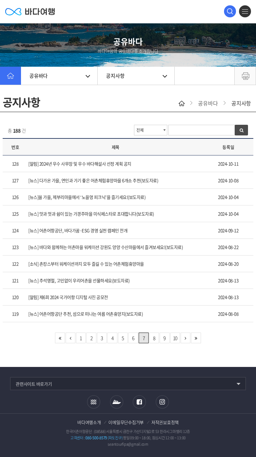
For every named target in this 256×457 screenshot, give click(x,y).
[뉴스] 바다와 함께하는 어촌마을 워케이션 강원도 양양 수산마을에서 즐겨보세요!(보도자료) (105, 247)
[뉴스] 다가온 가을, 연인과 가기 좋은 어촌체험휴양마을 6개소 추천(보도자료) (93, 180)
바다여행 (30, 11)
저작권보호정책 (165, 422)
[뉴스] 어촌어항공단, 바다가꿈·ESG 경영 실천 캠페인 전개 (77, 230)
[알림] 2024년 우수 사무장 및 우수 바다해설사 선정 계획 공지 (79, 163)
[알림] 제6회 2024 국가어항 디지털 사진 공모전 (68, 297)
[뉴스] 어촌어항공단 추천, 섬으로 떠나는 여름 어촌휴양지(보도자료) (85, 314)
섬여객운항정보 (116, 402)
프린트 (245, 76)
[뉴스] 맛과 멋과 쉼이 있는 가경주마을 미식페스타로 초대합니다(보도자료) (91, 213)
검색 (230, 11)
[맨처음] (60, 338)
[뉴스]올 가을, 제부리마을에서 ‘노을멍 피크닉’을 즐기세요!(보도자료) (86, 197)
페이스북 (139, 402)
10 (175, 338)
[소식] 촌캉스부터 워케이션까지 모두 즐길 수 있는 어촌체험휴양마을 (86, 264)
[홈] (10, 76)
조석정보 (94, 402)
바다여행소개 (89, 422)
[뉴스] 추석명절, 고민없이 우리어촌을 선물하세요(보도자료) (79, 280)
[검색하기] (241, 130)
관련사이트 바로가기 (34, 384)
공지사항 (115, 75)
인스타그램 (162, 402)
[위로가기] (245, 430)
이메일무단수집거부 (126, 422)
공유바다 (38, 75)
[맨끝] (196, 338)
